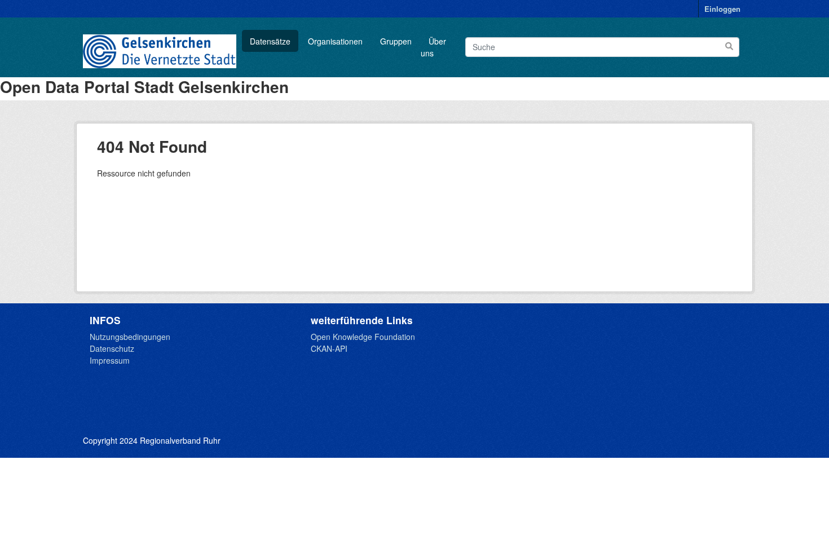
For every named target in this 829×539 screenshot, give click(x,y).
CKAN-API (329, 348)
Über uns (433, 47)
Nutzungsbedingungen (130, 336)
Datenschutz (112, 348)
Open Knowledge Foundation (363, 336)
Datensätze (270, 41)
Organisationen (335, 41)
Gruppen (396, 41)
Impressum (110, 360)
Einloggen (722, 8)
